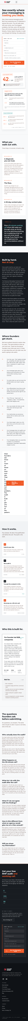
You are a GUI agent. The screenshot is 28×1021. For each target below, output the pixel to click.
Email (5, 45)
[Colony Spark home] (7, 2)
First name (6, 40)
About (3, 1006)
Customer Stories (5, 1000)
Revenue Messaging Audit (7, 991)
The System (4, 987)
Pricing (3, 1008)
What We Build (5, 985)
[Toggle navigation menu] (16, 2)
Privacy (24, 1017)
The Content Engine (6, 989)
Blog (3, 993)
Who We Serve (5, 998)
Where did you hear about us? (10, 55)
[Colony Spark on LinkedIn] (3, 979)
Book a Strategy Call (8, 919)
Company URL (6, 50)
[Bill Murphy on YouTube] (6, 979)
